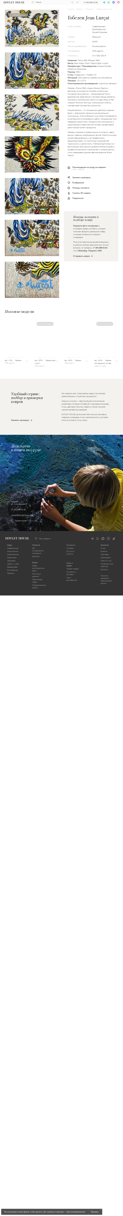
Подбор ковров (72, 569)
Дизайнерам (106, 557)
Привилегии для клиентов (107, 565)
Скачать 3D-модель (81, 193)
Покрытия (36, 545)
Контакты (104, 569)
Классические (12, 551)
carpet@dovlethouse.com (22, 515)
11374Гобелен (14, 360)
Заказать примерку (81, 177)
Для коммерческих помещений (38, 550)
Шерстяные (11, 557)
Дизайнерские (13, 554)
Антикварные (12, 570)
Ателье (34, 562)
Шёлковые (11, 560)
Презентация (20, 520)
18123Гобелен (74, 360)
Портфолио (70, 545)
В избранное (78, 182)
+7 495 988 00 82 (90, 2)
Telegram (92, 250)
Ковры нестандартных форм (38, 568)
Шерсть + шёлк (13, 564)
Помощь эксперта (80, 188)
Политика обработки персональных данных (106, 579)
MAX (100, 250)
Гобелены (10, 573)
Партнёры (105, 554)
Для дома (36, 556)
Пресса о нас (106, 560)
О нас (103, 548)
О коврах (70, 548)
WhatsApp (82, 250)
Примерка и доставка (71, 573)
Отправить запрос (81, 256)
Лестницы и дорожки (36, 575)
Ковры (9, 545)
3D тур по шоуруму (70, 552)
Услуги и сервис (69, 564)
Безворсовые (12, 567)
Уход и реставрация (71, 578)
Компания (105, 545)
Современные (12, 548)
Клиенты (104, 551)
